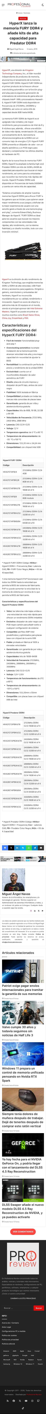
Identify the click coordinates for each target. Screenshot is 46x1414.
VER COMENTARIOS (23, 1231)
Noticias (27, 13)
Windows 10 (18, 1364)
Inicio (20, 13)
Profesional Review (34, 1394)
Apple (22, 1351)
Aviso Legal (6, 1327)
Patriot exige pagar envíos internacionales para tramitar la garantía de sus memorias (22, 990)
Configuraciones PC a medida (13, 1331)
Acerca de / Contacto (10, 1323)
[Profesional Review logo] (19, 5)
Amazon (6, 1351)
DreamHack (17, 318)
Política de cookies (9, 1335)
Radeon (31, 1360)
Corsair (37, 1351)
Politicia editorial (8, 1344)
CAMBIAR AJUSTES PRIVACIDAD (23, 1298)
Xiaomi (40, 1364)
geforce (6, 1355)
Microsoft (6, 1360)
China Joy (6, 318)
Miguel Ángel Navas (16, 49)
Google (24, 1355)
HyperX (5, 70)
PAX (26, 318)
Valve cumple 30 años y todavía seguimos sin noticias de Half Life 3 (19, 1031)
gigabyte (15, 1355)
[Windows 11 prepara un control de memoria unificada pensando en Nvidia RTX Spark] (23, 1065)
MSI (15, 1360)
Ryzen (39, 1360)
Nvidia (22, 1360)
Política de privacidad (10, 1340)
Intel (32, 1355)
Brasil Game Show (31, 315)
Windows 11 (30, 1364)
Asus (29, 1351)
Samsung (6, 1364)
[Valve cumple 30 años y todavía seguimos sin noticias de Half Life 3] (23, 1024)
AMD (14, 1351)
